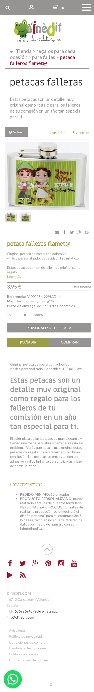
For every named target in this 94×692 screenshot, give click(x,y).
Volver (18, 132)
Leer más (14, 276)
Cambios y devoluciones (28, 648)
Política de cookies (23, 654)
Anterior (58, 132)
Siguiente (80, 132)
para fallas (41, 57)
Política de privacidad (25, 636)
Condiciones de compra (27, 642)
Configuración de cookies (29, 660)
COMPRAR (70, 342)
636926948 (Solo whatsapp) (36, 611)
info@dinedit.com (20, 617)
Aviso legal (17, 630)
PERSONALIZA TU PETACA (49, 328)
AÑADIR (29, 342)
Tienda (24, 51)
